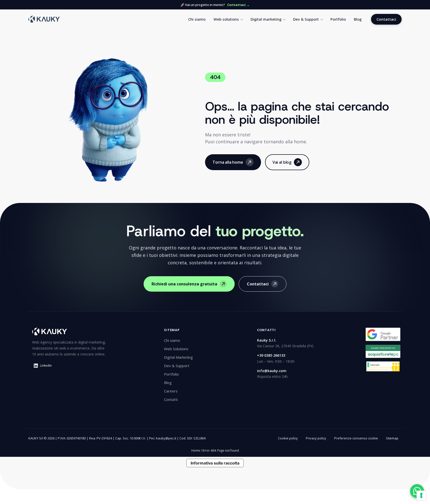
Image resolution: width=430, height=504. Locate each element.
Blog (358, 19)
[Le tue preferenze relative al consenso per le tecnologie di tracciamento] (421, 495)
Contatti (171, 399)
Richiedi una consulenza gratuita (184, 284)
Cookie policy (288, 438)
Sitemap (392, 438)
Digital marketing (266, 19)
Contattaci (386, 19)
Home (195, 450)
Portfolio (338, 19)
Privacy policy (316, 438)
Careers (171, 390)
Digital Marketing (178, 357)
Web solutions (226, 19)
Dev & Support (306, 19)
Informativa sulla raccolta (215, 463)
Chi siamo (197, 19)
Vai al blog (281, 162)
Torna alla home (228, 162)
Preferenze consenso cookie (356, 438)
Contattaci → (238, 4)
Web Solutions (176, 348)
